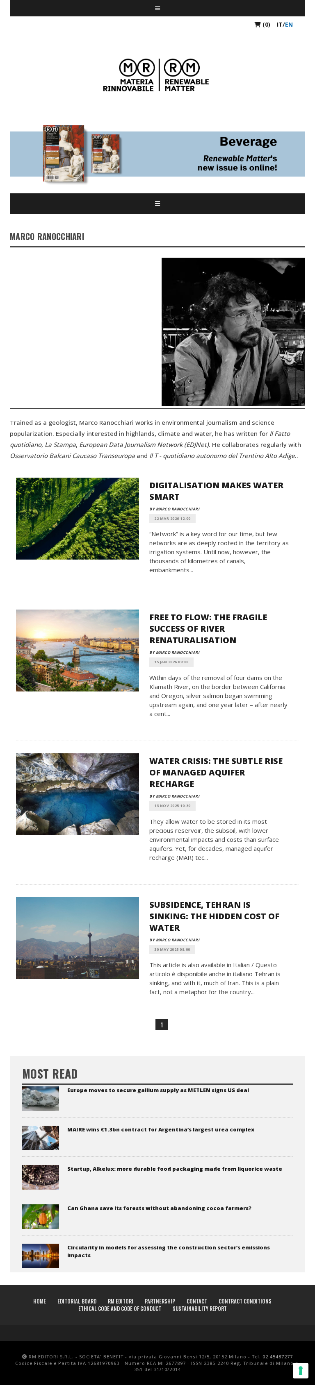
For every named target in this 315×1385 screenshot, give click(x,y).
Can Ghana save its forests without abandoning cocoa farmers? (159, 1208)
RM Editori (120, 1301)
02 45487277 (277, 1356)
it (280, 24)
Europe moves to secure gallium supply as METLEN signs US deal (158, 1090)
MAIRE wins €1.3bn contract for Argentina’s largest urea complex (160, 1129)
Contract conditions (245, 1301)
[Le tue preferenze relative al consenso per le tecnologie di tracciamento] (300, 1370)
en (289, 24)
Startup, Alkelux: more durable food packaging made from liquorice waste (174, 1168)
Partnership (160, 1301)
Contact (197, 1301)
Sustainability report (200, 1308)
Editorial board (76, 1301)
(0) (265, 24)
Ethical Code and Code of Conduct (119, 1308)
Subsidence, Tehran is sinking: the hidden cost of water (214, 916)
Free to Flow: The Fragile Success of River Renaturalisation (208, 629)
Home (39, 1301)
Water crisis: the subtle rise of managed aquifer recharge (216, 772)
